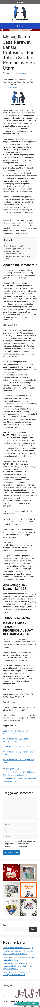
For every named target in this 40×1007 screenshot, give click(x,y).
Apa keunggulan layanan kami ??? (18, 249)
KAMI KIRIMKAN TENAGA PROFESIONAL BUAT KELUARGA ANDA (18, 256)
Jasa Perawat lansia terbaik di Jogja (18, 948)
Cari (4, 925)
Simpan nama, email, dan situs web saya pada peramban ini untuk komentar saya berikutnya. (20, 843)
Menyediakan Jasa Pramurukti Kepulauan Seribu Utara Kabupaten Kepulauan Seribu (17, 966)
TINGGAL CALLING (13, 251)
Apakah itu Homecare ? (14, 246)
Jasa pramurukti (12, 769)
